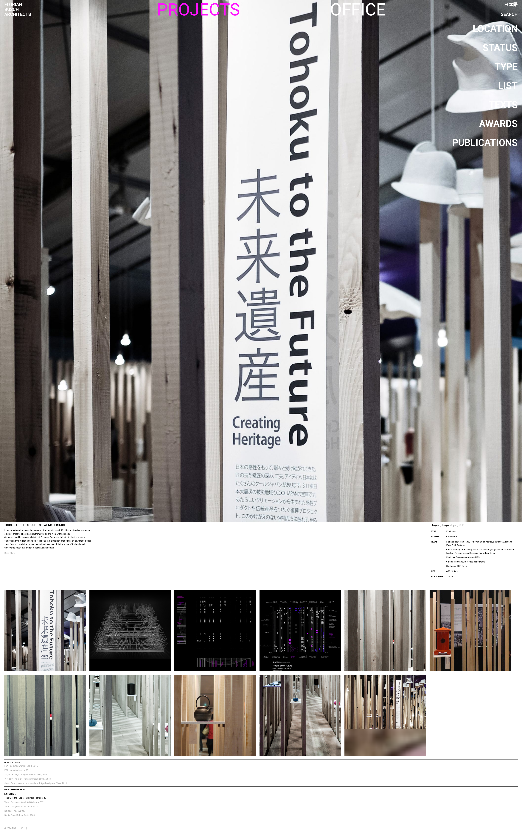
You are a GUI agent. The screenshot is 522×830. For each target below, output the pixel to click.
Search (509, 14)
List (508, 85)
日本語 (511, 4)
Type (506, 66)
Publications (485, 142)
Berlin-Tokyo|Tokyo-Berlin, (19, 815)
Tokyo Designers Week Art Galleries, (24, 802)
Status (500, 47)
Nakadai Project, (14, 811)
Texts (503, 104)
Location (495, 28)
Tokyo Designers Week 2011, (21, 806)
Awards (498, 123)
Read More (9, 553)
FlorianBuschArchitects (17, 9)
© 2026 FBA (12, 828)
